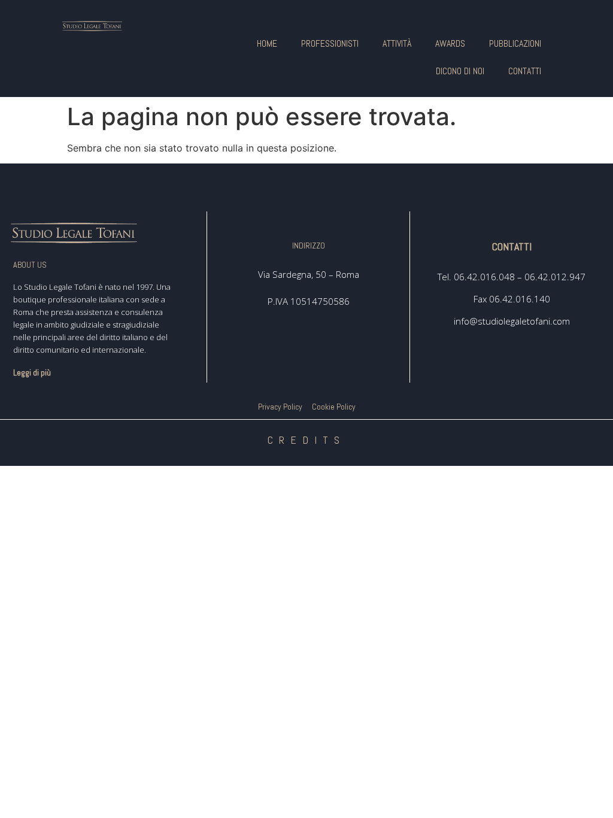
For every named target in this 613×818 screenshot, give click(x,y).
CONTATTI (524, 71)
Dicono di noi (460, 71)
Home (267, 43)
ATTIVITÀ (397, 43)
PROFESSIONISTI (330, 43)
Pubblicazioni (515, 43)
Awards (450, 43)
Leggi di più (32, 372)
